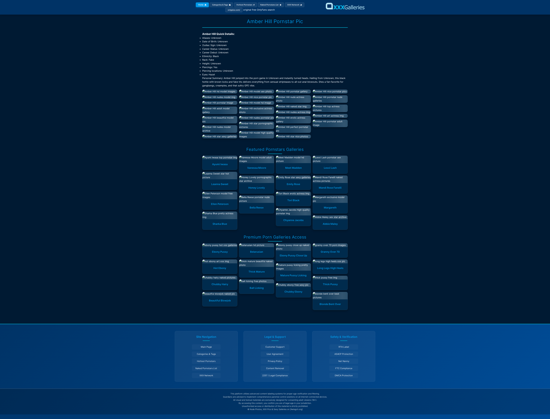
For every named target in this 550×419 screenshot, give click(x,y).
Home (201, 5)
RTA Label (344, 346)
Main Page (206, 346)
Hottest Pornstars (244, 5)
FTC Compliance (343, 368)
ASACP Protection (343, 354)
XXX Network (293, 5)
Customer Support (275, 346)
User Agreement (275, 354)
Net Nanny (343, 361)
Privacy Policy (275, 361)
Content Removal (275, 368)
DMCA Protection (344, 375)
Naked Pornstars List (269, 5)
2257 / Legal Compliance (275, 375)
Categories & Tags (220, 5)
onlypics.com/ (234, 10)
